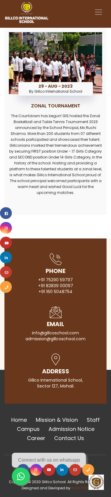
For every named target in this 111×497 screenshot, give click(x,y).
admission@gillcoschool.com (55, 339)
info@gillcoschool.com (55, 333)
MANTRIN (80, 488)
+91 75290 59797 (55, 280)
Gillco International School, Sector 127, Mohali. (55, 383)
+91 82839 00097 (55, 286)
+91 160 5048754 (55, 292)
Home (19, 420)
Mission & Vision (57, 420)
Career (36, 438)
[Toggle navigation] (99, 12)
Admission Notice (71, 429)
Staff (93, 420)
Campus (28, 429)
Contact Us (69, 438)
